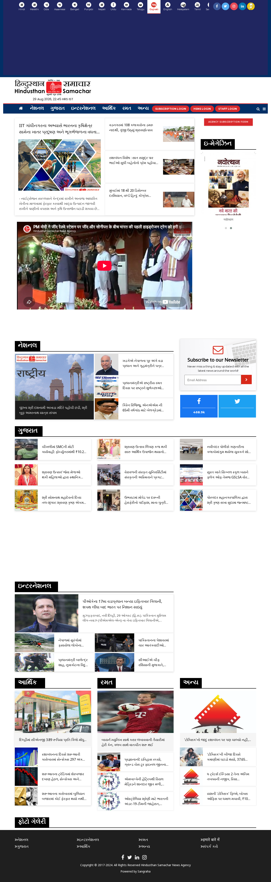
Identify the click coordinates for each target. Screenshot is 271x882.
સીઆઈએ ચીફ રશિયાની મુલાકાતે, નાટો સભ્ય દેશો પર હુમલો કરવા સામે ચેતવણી (151, 662)
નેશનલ (37, 108)
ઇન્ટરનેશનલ (83, 108)
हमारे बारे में (211, 839)
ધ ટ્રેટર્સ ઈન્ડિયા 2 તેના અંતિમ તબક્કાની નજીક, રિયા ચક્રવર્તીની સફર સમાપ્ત (228, 777)
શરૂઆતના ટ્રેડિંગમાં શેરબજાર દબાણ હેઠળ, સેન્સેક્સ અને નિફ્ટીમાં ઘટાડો (63, 777)
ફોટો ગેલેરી (32, 822)
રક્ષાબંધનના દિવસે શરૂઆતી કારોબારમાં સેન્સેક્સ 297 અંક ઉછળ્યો (62, 757)
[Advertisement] (135, 45)
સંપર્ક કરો (210, 846)
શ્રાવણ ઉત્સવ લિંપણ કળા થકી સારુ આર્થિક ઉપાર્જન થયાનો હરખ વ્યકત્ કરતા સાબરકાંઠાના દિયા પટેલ (145, 449)
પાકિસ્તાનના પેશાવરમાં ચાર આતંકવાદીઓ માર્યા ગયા (153, 643)
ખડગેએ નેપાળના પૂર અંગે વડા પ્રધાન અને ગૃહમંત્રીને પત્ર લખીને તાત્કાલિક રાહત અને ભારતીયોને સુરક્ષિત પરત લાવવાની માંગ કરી (145, 363)
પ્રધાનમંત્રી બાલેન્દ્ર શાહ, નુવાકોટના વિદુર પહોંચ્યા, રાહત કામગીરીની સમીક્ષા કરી (73, 662)
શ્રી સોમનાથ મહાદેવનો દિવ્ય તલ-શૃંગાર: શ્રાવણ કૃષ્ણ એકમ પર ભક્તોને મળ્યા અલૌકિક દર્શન (64, 500)
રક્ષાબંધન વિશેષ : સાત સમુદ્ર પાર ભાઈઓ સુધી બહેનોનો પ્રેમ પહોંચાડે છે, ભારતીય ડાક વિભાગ (133, 160)
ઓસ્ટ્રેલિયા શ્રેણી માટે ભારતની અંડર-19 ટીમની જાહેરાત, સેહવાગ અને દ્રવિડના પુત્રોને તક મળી (146, 801)
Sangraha (144, 871)
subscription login (170, 108)
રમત (126, 108)
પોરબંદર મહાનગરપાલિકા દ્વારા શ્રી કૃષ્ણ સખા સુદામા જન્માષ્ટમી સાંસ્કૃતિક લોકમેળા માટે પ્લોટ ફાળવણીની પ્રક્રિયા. (229, 500)
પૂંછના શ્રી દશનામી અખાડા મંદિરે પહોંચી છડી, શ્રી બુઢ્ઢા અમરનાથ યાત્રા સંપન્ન (53, 410)
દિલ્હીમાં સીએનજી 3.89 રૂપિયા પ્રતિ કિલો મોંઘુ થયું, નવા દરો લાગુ (51, 739)
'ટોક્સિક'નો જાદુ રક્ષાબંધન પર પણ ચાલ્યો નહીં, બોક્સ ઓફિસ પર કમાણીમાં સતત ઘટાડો (216, 739)
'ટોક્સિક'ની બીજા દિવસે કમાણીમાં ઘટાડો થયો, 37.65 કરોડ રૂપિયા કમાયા (226, 757)
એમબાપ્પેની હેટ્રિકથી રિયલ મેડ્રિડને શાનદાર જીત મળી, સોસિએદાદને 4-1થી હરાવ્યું (143, 782)
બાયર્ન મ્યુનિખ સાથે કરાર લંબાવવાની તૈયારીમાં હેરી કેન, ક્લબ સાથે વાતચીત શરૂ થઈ (133, 742)
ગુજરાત (57, 108)
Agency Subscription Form (228, 122)
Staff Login (227, 108)
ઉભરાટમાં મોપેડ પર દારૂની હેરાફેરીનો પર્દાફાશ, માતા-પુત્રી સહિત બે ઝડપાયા (145, 500)
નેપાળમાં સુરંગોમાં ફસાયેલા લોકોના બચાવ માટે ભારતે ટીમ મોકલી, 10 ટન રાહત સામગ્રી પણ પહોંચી (72, 643)
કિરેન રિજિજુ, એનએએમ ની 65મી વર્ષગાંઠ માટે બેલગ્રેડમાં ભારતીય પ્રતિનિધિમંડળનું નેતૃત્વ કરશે (145, 408)
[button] (225, 228)
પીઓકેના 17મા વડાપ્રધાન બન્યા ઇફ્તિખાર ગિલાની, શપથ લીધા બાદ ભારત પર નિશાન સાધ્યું (122, 604)
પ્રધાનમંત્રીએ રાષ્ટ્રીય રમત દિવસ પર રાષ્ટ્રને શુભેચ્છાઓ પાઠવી (142, 385)
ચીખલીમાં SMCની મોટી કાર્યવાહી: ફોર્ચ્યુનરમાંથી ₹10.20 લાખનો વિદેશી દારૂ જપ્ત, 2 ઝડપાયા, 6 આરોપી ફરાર (64, 449)
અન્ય (143, 108)
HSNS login (202, 108)
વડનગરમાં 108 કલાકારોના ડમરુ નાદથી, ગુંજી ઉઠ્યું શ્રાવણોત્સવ (131, 127)
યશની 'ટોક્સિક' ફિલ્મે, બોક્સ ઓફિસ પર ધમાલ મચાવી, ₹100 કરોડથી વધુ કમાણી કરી (228, 796)
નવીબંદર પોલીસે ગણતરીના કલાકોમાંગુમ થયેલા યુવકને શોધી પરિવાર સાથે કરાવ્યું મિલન (229, 449)
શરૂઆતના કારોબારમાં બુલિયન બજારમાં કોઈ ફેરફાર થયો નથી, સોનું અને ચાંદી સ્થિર (63, 796)
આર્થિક (109, 108)
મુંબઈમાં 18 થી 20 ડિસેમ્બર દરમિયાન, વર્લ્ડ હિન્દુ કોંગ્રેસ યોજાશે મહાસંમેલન (129, 193)
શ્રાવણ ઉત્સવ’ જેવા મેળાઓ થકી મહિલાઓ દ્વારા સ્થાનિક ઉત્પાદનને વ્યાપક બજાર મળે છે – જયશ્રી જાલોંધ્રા (63, 475)
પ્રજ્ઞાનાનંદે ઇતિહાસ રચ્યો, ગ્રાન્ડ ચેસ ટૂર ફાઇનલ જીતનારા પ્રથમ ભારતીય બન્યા (146, 762)
